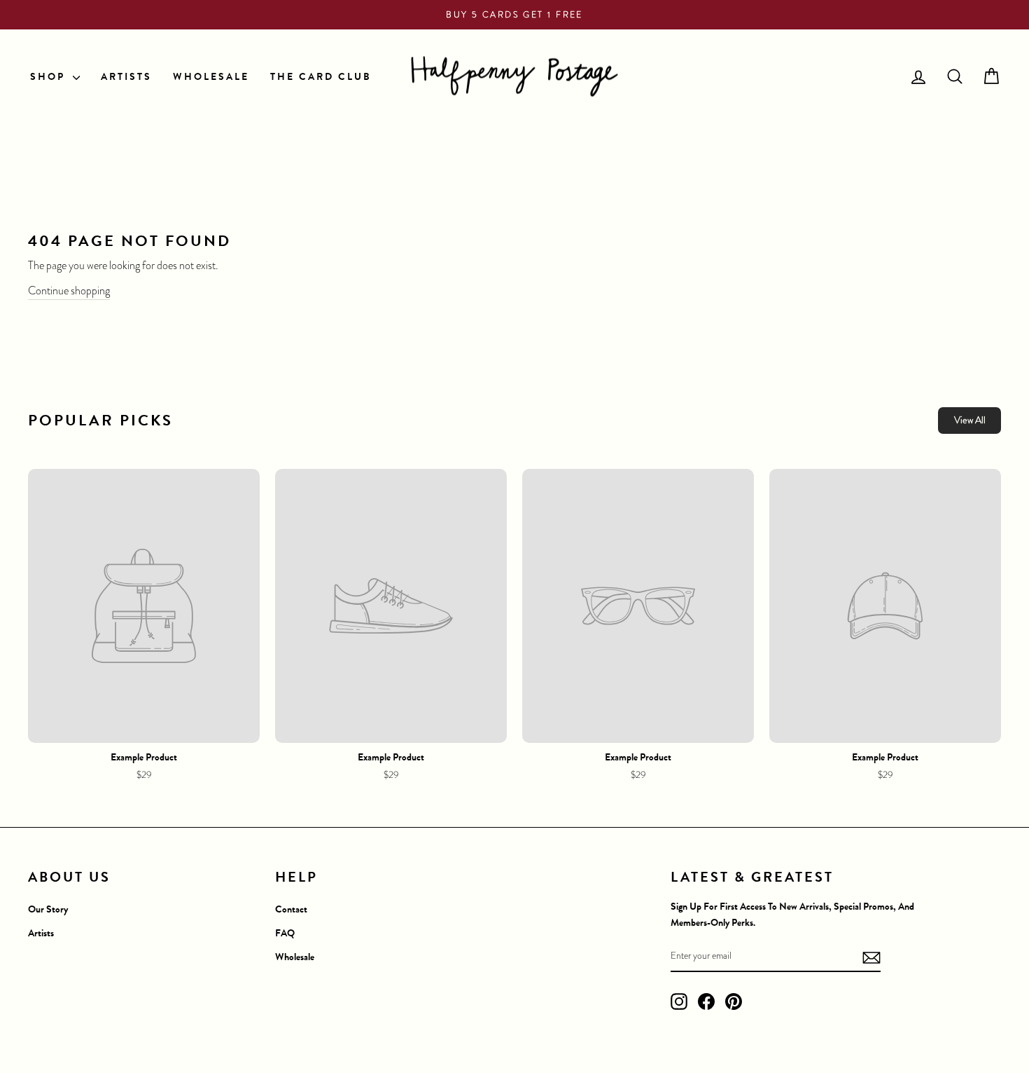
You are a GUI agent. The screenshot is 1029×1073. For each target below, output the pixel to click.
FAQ (285, 933)
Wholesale (294, 957)
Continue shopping (69, 290)
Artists (41, 933)
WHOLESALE (211, 76)
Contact (291, 909)
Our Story (48, 909)
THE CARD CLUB (321, 76)
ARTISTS (126, 76)
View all (970, 420)
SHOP (49, 76)
